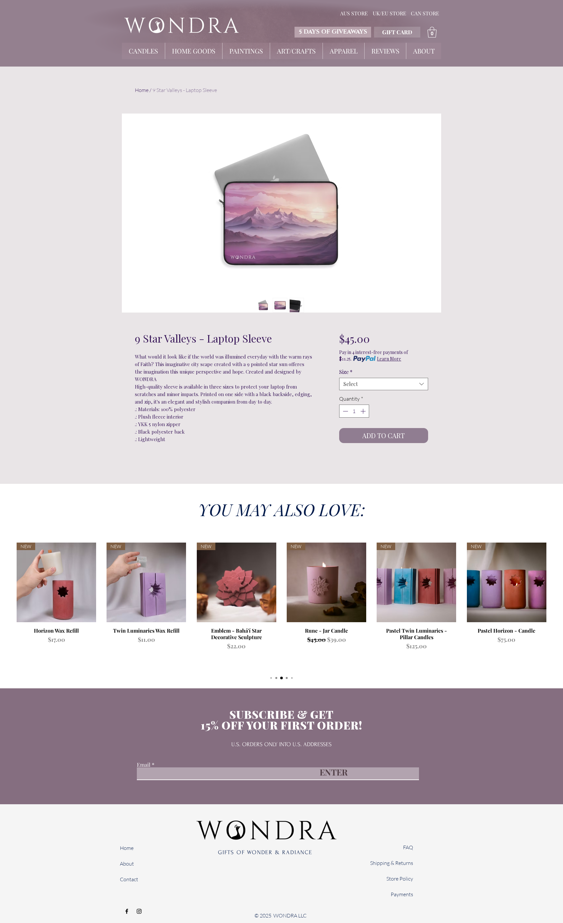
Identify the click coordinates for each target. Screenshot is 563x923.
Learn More (389, 359)
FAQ (408, 847)
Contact (129, 879)
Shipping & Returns (391, 863)
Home (142, 90)
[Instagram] (139, 911)
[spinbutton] (354, 411)
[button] (432, 32)
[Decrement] (344, 411)
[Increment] (363, 411)
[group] (281, 605)
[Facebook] (126, 911)
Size (346, 372)
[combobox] (383, 384)
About (127, 863)
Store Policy (399, 878)
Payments (402, 894)
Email (144, 764)
